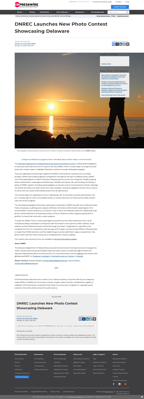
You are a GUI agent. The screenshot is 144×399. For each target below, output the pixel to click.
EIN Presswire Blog (119, 362)
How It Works (19, 359)
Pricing (102, 1)
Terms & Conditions (21, 391)
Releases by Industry (61, 366)
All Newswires (39, 359)
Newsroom (116, 366)
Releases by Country (61, 369)
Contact (118, 1)
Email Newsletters (123, 16)
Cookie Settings (68, 391)
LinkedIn (79, 256)
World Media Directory (103, 16)
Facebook (37, 256)
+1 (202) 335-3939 (83, 1)
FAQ (94, 359)
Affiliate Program (79, 362)
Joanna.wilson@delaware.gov (26, 263)
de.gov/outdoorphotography (65, 239)
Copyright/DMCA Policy (39, 391)
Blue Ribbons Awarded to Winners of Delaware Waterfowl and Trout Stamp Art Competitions (113, 76)
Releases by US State (61, 373)
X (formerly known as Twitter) (62, 256)
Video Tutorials (98, 366)
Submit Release (120, 7)
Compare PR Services (22, 373)
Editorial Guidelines (99, 362)
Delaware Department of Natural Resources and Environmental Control (46, 164)
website (80, 254)
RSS (114, 16)
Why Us (17, 362)
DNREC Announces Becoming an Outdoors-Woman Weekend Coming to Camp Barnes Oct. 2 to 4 (114, 83)
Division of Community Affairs (25, 43)
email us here (106, 64)
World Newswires (40, 362)
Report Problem (98, 373)
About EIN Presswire (120, 359)
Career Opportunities (120, 373)
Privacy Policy (55, 391)
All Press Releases (60, 359)
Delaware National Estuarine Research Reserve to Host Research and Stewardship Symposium (114, 90)
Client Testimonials (99, 369)
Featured (57, 362)
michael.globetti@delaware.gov (55, 261)
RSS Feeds (77, 366)
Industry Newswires (41, 369)
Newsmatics (109, 391)
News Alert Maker (79, 373)
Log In (127, 1)
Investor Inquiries (119, 369)
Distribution (19, 369)
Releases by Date (60, 376)
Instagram (45, 256)
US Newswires (39, 366)
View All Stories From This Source (113, 95)
